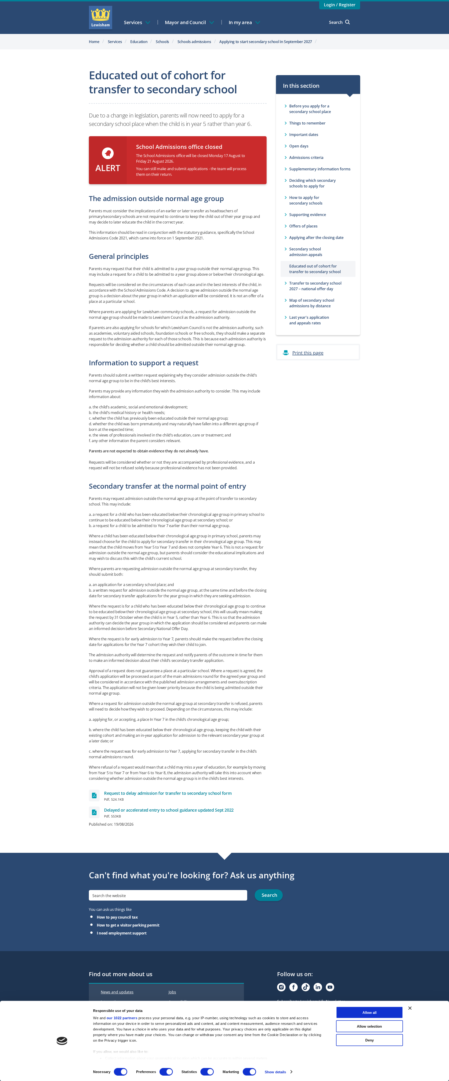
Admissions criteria (306, 157)
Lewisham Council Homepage (100, 17)
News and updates (117, 992)
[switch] (166, 1071)
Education (138, 41)
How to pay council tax (117, 917)
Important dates (303, 134)
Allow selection (369, 1026)
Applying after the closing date (316, 237)
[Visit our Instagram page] (281, 987)
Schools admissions (194, 41)
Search (336, 22)
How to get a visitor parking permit (128, 925)
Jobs (172, 992)
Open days (298, 146)
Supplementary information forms (320, 169)
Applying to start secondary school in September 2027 (265, 41)
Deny (369, 1040)
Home (94, 41)
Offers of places (303, 226)
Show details (275, 1072)
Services (115, 41)
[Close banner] (410, 1008)
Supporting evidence (307, 214)
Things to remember (307, 123)
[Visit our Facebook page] (293, 987)
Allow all (369, 1013)
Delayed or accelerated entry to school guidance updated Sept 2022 (169, 810)
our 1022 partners (122, 1018)
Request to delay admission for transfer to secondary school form (168, 793)
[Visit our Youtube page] (330, 987)
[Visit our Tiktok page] (305, 987)
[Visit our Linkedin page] (318, 987)
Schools (162, 41)
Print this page (307, 353)
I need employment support (122, 933)
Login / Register (339, 4)
